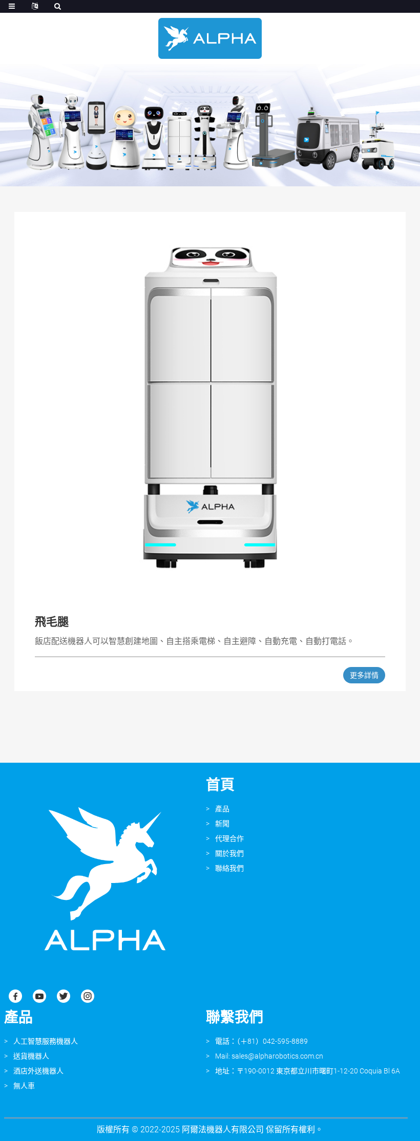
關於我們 (229, 853)
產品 (222, 809)
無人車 (24, 1086)
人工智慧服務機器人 (45, 1041)
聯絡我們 (229, 868)
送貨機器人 (31, 1056)
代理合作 (229, 838)
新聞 (222, 824)
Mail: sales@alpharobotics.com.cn (269, 1056)
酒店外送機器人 (38, 1071)
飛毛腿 (52, 621)
